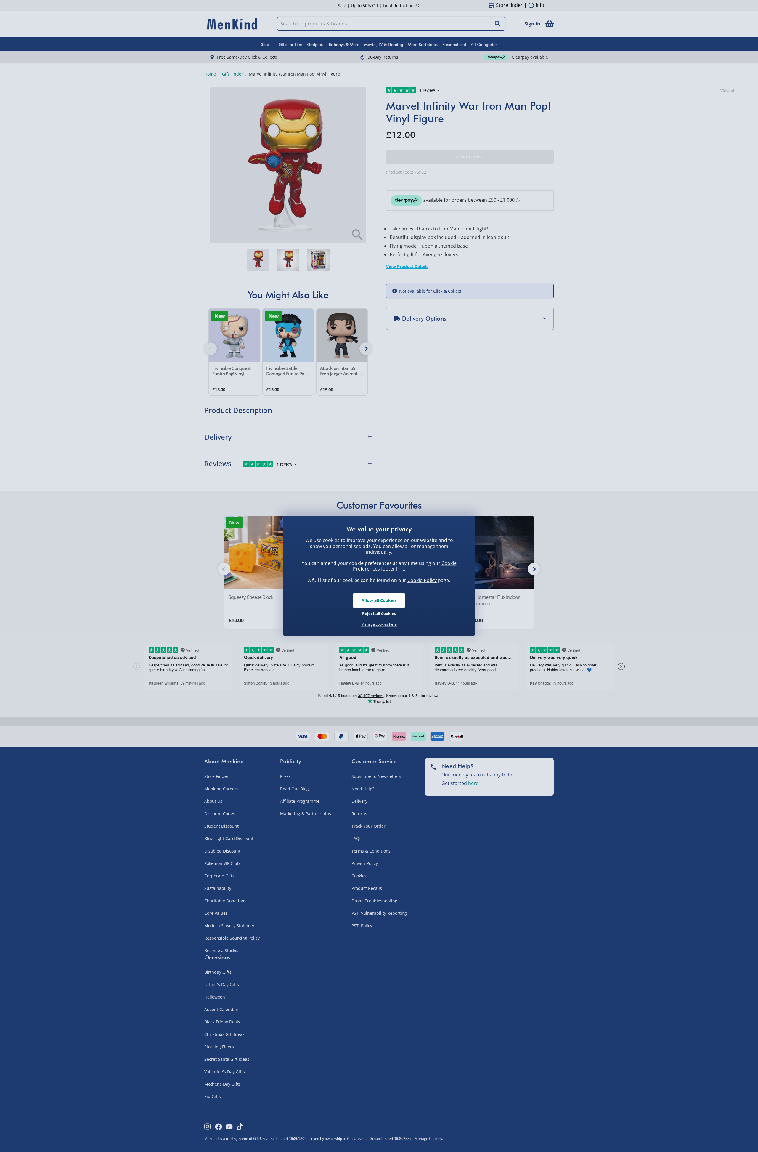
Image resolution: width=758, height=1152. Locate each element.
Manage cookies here (379, 624)
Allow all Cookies (379, 600)
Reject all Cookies (379, 613)
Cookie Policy (422, 580)
